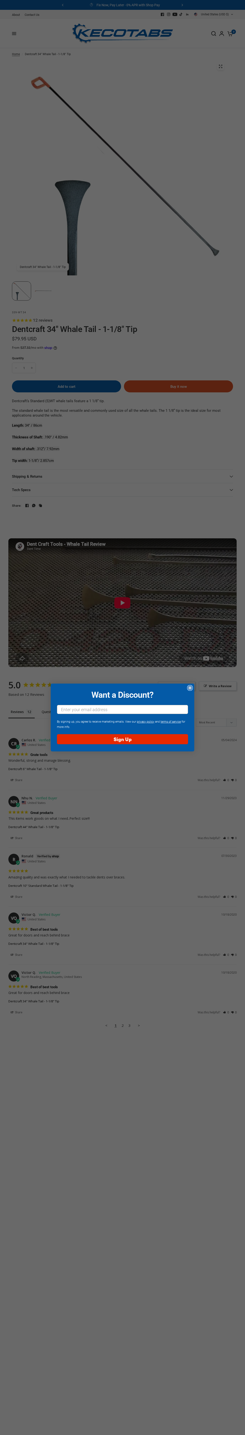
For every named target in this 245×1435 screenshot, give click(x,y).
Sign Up (123, 739)
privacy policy (145, 721)
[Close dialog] (190, 688)
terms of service (171, 721)
